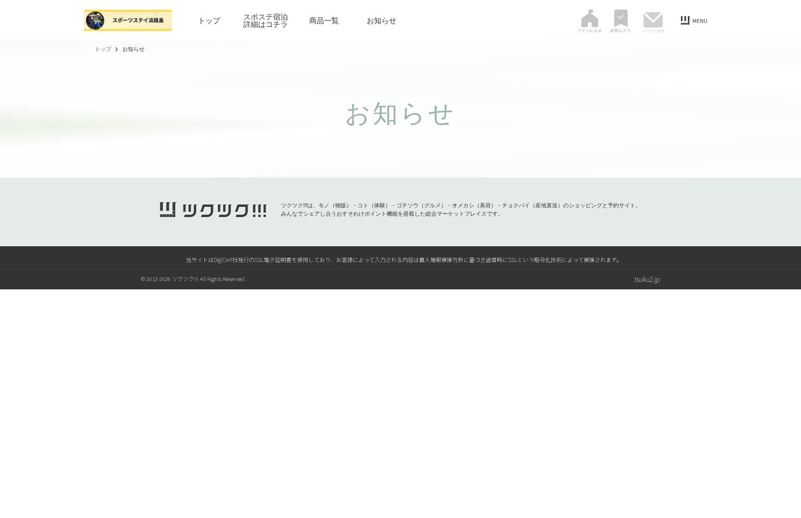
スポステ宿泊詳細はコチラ (265, 20)
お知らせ (381, 20)
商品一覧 (324, 20)
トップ (209, 20)
